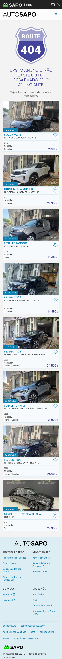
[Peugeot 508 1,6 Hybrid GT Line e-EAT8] (31, 441)
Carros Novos (9, 563)
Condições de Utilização (33, 626)
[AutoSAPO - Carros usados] (19, 14)
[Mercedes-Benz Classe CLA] (31, 495)
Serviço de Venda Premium (41, 564)
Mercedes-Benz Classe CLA (22, 515)
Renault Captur (25, 407)
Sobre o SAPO (9, 626)
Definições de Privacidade (26, 638)
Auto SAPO (38, 594)
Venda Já (8, 594)
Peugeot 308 (21, 299)
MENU (29, 5)
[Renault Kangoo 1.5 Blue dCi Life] (31, 225)
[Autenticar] (53, 5)
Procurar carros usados (14, 558)
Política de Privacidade (14, 632)
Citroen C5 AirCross (21, 190)
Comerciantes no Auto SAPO (44, 612)
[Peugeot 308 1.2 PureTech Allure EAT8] (31, 279)
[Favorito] (55, 135)
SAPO (13, 647)
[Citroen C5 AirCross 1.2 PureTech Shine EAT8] (31, 170)
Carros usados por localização (12, 578)
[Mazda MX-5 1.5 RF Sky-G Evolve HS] (31, 116)
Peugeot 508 (22, 461)
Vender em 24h (40, 558)
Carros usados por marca (12, 570)
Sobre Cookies (47, 632)
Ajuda (35, 600)
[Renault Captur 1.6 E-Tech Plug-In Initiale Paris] (31, 387)
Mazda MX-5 (20, 136)
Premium (7, 600)
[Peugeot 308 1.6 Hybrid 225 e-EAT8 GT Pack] (31, 333)
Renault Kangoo (17, 244)
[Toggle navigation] (56, 14)
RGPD (33, 632)
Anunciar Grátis (40, 571)
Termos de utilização (43, 605)
